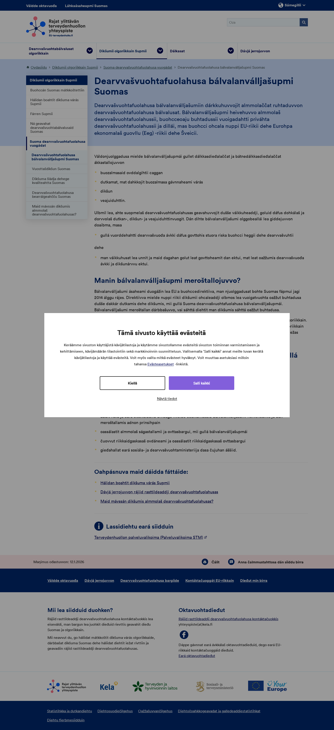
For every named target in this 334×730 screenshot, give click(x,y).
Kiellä (132, 383)
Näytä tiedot (167, 398)
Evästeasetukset (160, 364)
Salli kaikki (201, 383)
